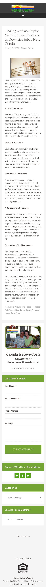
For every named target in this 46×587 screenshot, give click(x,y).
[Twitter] (17, 475)
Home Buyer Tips (12, 313)
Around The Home (23, 307)
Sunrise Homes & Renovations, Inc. (23, 8)
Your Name (10, 386)
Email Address (12, 398)
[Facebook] (22, 475)
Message (9, 423)
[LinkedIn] (28, 475)
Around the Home (17, 310)
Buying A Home (32, 310)
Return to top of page (23, 578)
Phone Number (11, 411)
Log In (33, 584)
